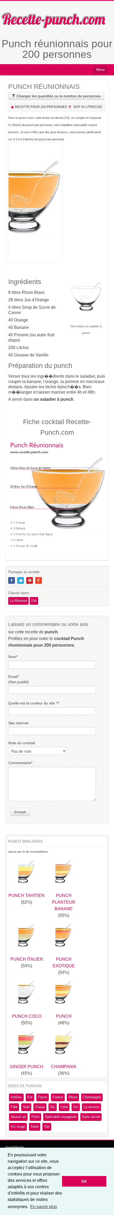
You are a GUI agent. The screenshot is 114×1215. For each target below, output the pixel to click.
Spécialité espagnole (61, 1117)
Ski (52, 1107)
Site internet (18, 723)
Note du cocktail (21, 743)
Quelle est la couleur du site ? (33, 703)
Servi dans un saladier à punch (86, 329)
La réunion (91, 1107)
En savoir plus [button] (43, 1206)
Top (47, 1127)
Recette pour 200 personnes (41, 107)
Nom (12, 657)
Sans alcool (91, 1117)
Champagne (92, 1097)
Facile (42, 1097)
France (57, 1097)
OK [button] (84, 1181)
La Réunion (18, 601)
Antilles (16, 1097)
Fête (14, 1107)
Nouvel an (18, 1117)
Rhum (72, 1097)
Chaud (40, 1107)
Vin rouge (18, 1127)
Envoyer (20, 811)
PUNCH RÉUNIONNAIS (44, 86)
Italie (64, 1107)
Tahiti (34, 1127)
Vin (75, 1107)
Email (18, 679)
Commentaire (20, 763)
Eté (34, 601)
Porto (35, 1117)
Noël (26, 1107)
